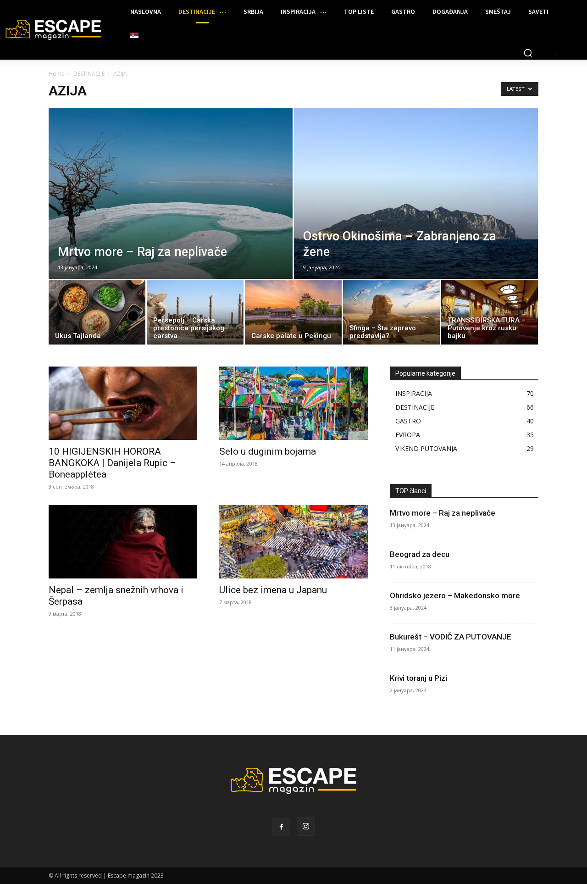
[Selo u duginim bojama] (293, 403)
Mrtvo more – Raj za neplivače (442, 512)
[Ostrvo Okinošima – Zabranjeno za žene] (416, 214)
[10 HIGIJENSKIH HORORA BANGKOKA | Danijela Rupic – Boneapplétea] (123, 403)
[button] (527, 52)
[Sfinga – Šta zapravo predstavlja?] (391, 314)
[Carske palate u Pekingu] (293, 314)
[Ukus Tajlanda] (97, 314)
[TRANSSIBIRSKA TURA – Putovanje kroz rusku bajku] (489, 314)
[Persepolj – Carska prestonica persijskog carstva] (195, 314)
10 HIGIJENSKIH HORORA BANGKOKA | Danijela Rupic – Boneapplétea (112, 463)
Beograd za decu (419, 554)
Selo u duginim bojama (267, 451)
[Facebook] (281, 827)
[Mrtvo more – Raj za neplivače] (171, 214)
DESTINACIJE (89, 74)
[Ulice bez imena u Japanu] (293, 541)
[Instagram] (306, 826)
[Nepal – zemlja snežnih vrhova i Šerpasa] (123, 541)
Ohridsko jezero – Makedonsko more (455, 595)
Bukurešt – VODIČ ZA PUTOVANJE (450, 636)
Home (57, 74)
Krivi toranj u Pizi (418, 678)
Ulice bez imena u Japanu (273, 589)
